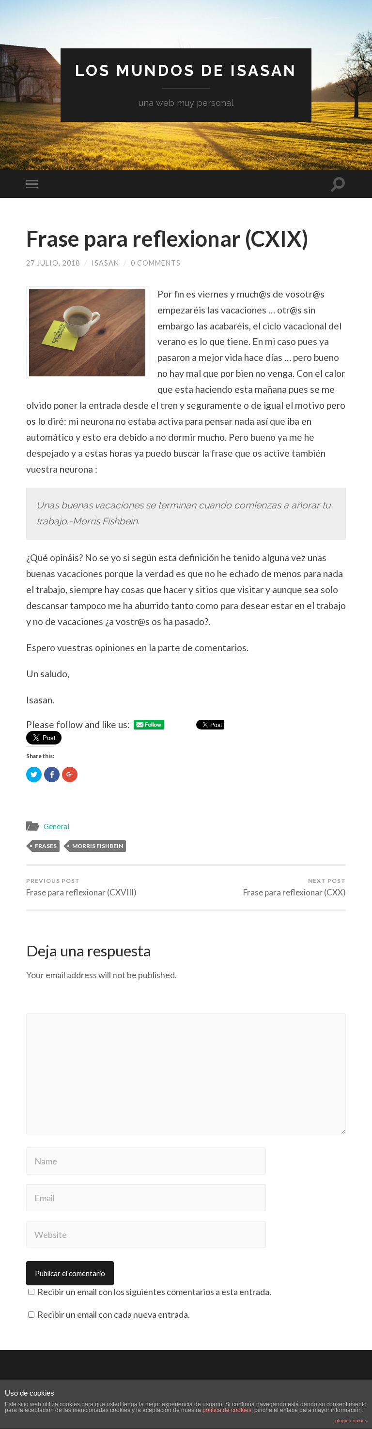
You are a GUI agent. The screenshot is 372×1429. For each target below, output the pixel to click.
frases (46, 845)
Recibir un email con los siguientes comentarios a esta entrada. (154, 1291)
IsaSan (105, 263)
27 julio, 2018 (53, 263)
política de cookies (226, 1410)
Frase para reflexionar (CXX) (294, 887)
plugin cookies (351, 1420)
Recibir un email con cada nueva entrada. (113, 1314)
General (56, 826)
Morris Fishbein (97, 845)
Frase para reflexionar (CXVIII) (81, 887)
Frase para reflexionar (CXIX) (167, 238)
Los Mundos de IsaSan (186, 70)
